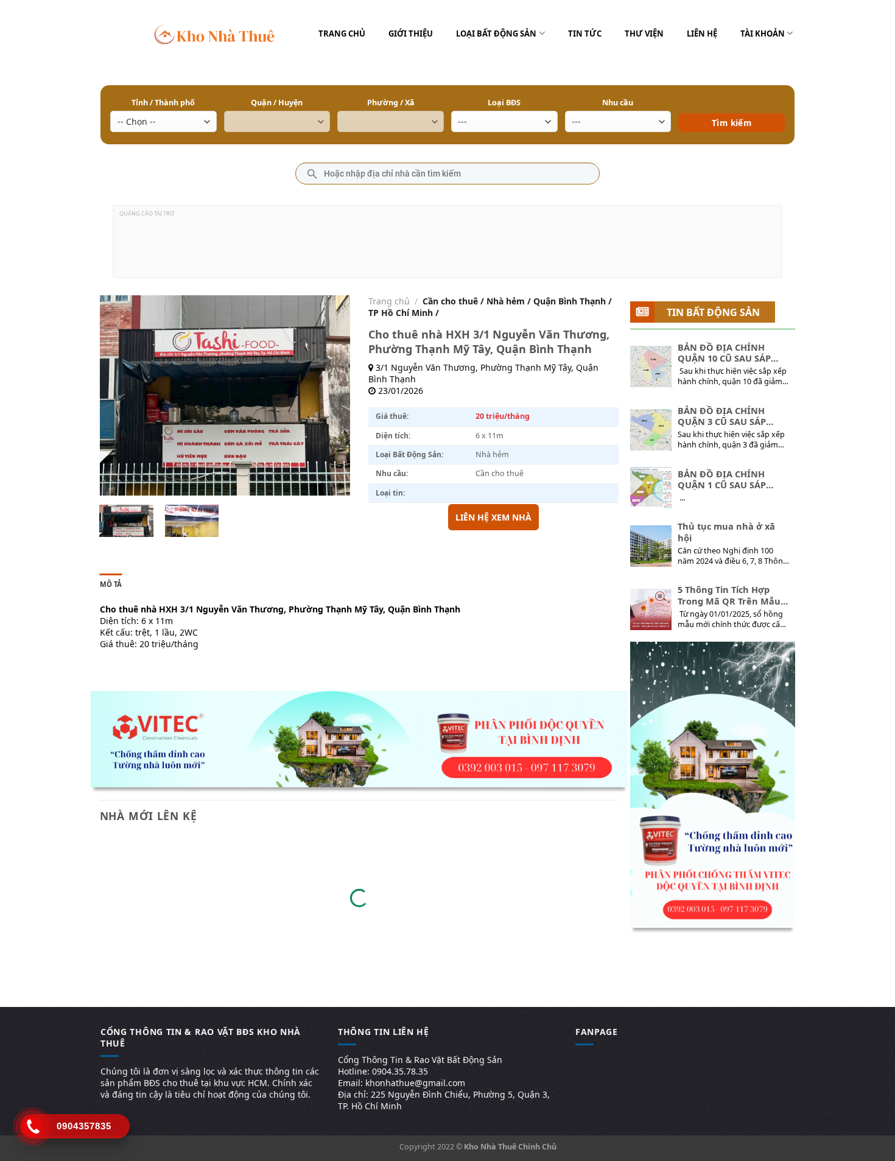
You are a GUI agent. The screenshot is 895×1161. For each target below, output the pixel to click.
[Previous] (120, 396)
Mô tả (111, 584)
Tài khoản (762, 33)
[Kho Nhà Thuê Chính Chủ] (214, 33)
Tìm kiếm (731, 105)
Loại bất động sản (496, 33)
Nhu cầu (617, 102)
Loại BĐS (504, 102)
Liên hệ (702, 33)
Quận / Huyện (277, 102)
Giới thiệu (410, 33)
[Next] (329, 396)
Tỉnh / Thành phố (163, 102)
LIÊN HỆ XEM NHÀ (493, 517)
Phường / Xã (391, 102)
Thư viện (644, 33)
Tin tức (585, 33)
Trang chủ (341, 33)
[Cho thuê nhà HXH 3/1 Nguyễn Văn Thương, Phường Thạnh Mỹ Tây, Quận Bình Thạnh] (126, 521)
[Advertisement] (447, 246)
